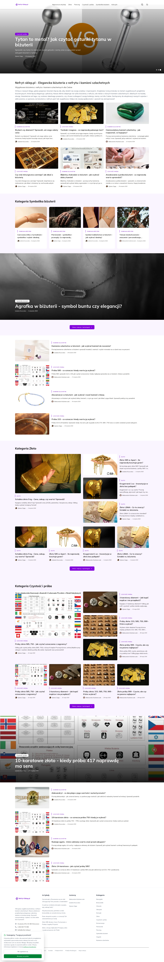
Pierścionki (99, 927)
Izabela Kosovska (20, 311)
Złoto (70, 5)
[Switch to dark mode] (147, 4)
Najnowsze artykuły (59, 5)
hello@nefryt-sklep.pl (24, 930)
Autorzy (72, 895)
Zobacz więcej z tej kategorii (81, 327)
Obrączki (99, 909)
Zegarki (98, 937)
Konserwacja (100, 923)
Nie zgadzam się (23, 951)
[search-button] (142, 5)
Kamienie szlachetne (23, 126)
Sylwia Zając (19, 56)
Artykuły (45, 895)
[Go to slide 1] (156, 69)
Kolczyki (114, 5)
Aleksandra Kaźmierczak (76, 899)
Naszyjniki (99, 899)
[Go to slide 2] (158, 69)
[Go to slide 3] (160, 70)
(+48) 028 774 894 (23, 927)
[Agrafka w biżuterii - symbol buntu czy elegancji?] (82, 286)
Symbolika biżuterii (102, 5)
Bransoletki (99, 903)
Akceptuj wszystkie (23, 956)
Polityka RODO (59, 950)
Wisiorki (98, 906)
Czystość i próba (88, 5)
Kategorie (100, 895)
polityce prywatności (29, 947)
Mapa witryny (82, 950)
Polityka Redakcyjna (70, 950)
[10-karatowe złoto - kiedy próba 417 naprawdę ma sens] (82, 749)
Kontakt (50, 950)
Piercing (77, 5)
